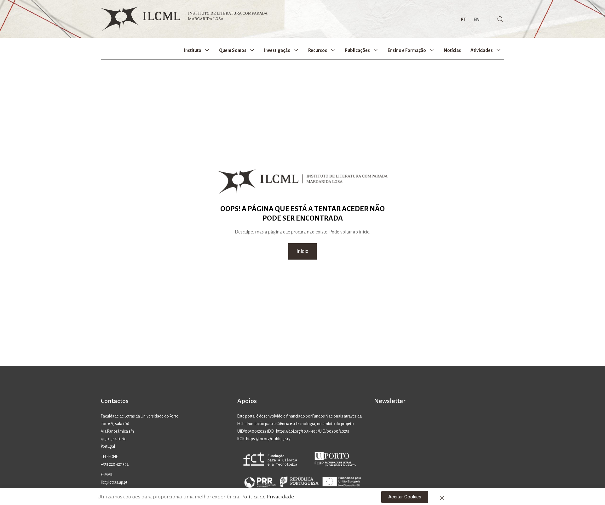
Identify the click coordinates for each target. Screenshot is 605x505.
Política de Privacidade (267, 497)
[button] (302, 251)
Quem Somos (232, 50)
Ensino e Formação (407, 50)
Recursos (317, 50)
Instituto (192, 50)
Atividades (481, 50)
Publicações (357, 50)
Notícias (452, 50)
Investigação (277, 50)
